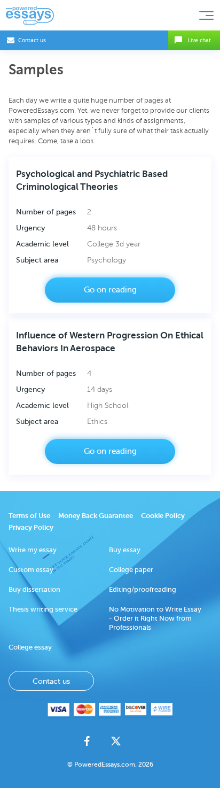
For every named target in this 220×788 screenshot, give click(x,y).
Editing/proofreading (142, 589)
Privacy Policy (31, 527)
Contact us (32, 40)
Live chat (199, 40)
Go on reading (110, 290)
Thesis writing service (43, 609)
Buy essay (124, 550)
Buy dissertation (34, 589)
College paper (131, 570)
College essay (30, 647)
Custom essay (31, 570)
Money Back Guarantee (95, 516)
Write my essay (33, 550)
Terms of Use (29, 516)
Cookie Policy (163, 516)
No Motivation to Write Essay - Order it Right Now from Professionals (155, 618)
